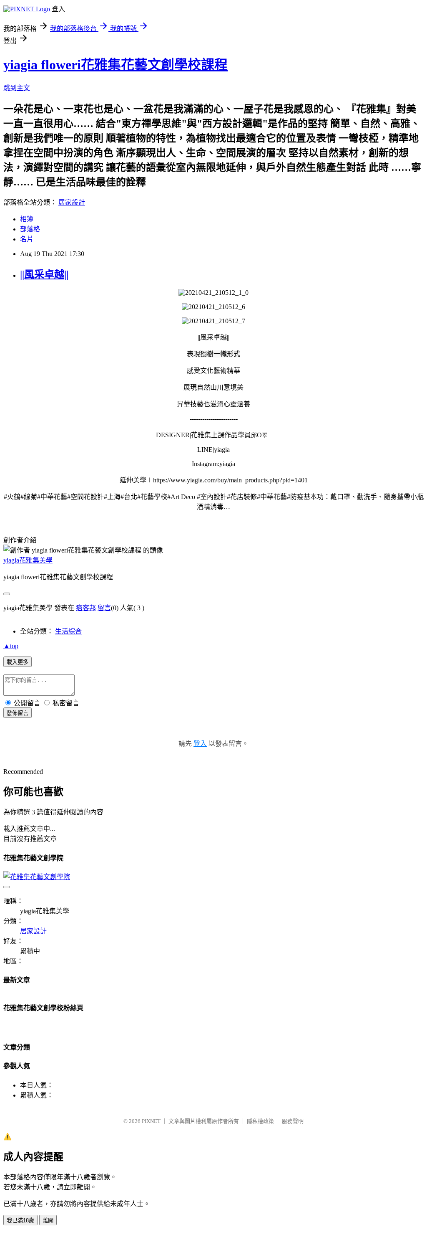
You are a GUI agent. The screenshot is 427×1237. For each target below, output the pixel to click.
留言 (104, 607)
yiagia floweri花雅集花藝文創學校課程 (115, 64)
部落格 (30, 229)
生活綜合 (68, 631)
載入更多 (17, 662)
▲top (10, 645)
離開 (48, 1220)
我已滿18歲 (20, 1220)
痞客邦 (86, 607)
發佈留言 (17, 713)
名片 (26, 239)
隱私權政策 (260, 1121)
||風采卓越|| (44, 274)
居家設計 (71, 202)
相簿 (26, 219)
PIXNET (151, 1121)
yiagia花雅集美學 (28, 560)
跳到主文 (16, 87)
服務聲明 (293, 1121)
